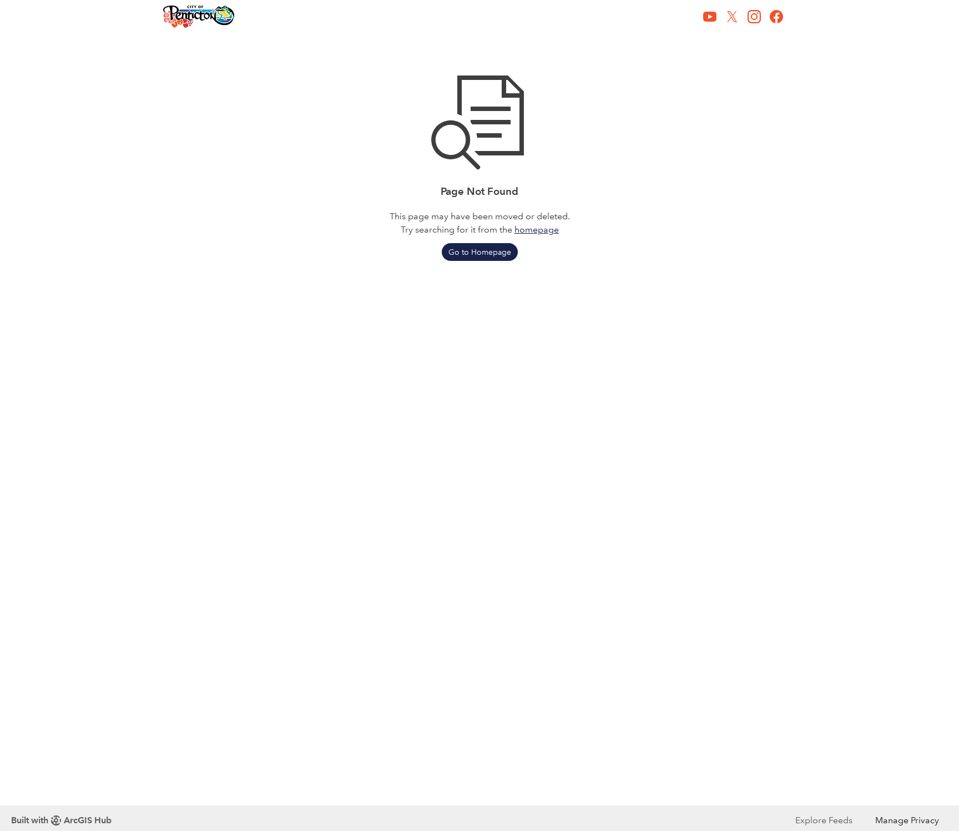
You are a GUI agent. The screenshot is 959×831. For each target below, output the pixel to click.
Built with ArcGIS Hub (61, 820)
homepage (536, 229)
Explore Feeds (823, 820)
